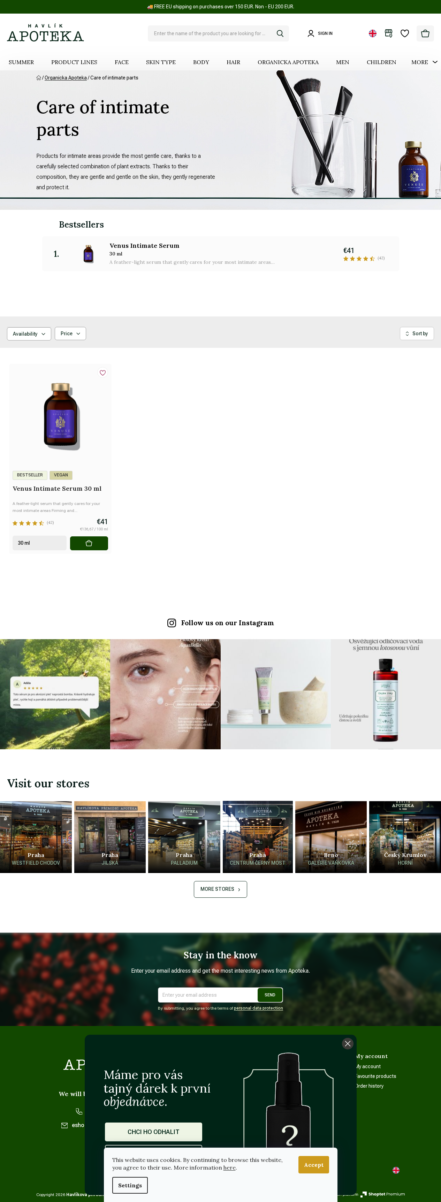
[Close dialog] (348, 1044)
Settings (130, 1185)
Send (270, 995)
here (229, 1167)
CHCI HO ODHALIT (154, 1131)
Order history (369, 1086)
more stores (217, 889)
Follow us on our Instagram (227, 623)
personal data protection (258, 1008)
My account (368, 1066)
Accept (314, 1164)
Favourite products (375, 1076)
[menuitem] (21, 62)
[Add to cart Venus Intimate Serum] (89, 543)
